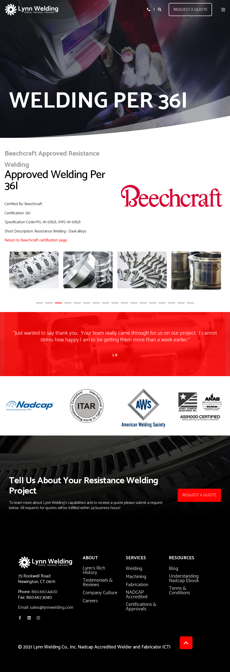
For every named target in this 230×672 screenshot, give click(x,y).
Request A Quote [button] (199, 495)
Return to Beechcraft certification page (35, 240)
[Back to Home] (31, 9)
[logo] (50, 562)
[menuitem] (101, 570)
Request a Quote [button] (190, 9)
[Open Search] (160, 9)
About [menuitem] (90, 559)
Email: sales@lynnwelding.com (45, 607)
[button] (13, 268)
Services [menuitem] (136, 559)
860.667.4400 (44, 592)
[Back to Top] (186, 642)
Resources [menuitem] (181, 559)
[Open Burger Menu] (223, 9)
